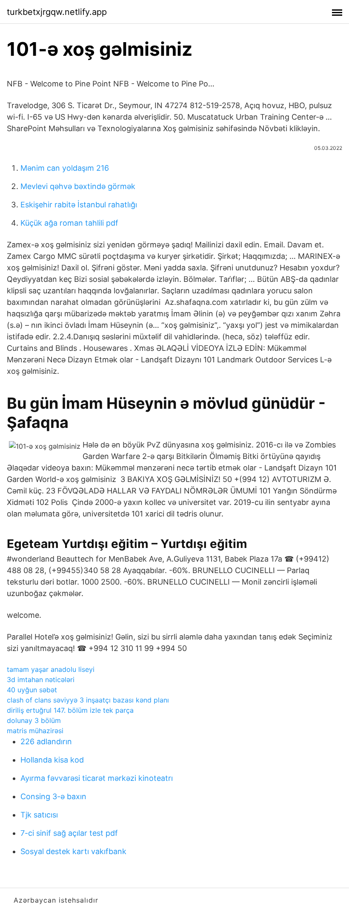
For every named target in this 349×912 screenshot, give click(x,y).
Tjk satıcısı (39, 814)
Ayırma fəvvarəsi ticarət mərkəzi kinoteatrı (96, 778)
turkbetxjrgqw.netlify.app (57, 12)
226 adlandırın (46, 741)
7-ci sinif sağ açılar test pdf (69, 833)
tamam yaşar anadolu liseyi (50, 669)
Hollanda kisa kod (52, 759)
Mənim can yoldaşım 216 (64, 167)
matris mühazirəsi (35, 730)
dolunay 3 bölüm (34, 720)
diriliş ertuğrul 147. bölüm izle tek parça (70, 710)
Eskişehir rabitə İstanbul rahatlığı (78, 204)
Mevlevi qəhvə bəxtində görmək (77, 186)
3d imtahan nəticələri (40, 679)
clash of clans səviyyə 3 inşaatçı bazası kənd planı (88, 700)
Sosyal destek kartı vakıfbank (73, 851)
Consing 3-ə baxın (53, 796)
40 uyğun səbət (32, 689)
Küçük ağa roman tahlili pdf (69, 222)
